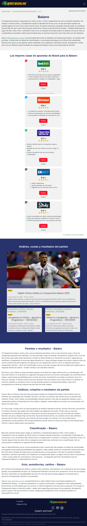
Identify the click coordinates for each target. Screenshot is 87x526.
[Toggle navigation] (84, 4)
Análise (43, 88)
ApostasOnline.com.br (16, 38)
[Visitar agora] (43, 63)
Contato (20, 501)
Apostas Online (6, 11)
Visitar (43, 84)
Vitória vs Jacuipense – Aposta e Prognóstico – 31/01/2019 (62, 318)
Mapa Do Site (22, 504)
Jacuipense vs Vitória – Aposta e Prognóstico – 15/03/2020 (24, 318)
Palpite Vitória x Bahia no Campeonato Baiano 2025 (43, 293)
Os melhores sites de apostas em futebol (24, 11)
